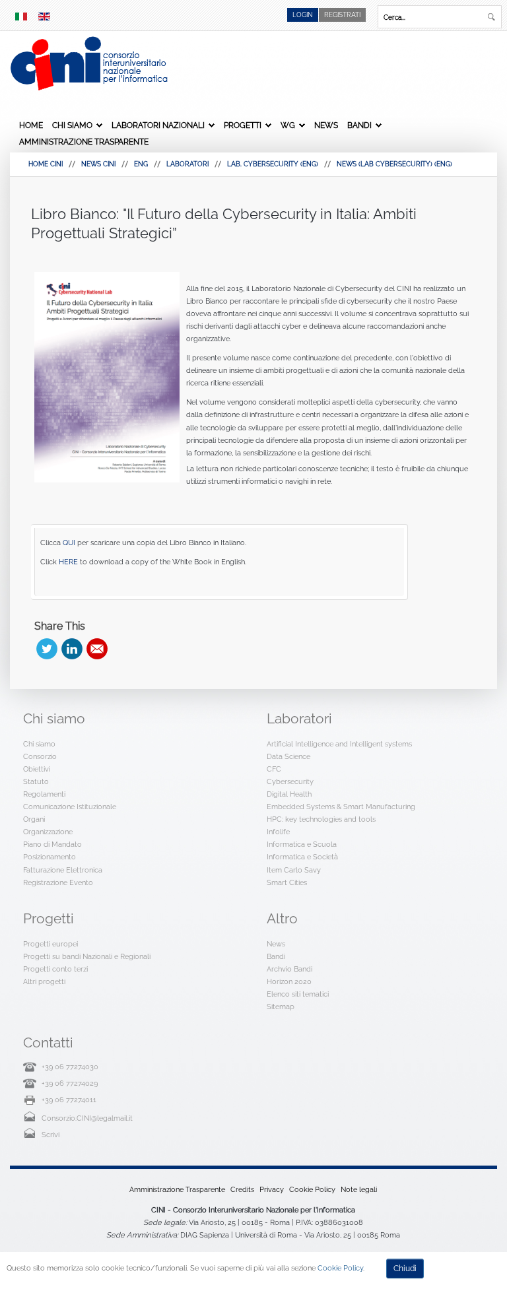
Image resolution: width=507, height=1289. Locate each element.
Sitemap (280, 1006)
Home (31, 125)
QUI (69, 542)
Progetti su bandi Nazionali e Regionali (87, 956)
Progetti (242, 125)
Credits (242, 1189)
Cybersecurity (290, 781)
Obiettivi (36, 769)
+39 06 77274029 (70, 1083)
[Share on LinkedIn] (72, 648)
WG (288, 125)
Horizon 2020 (289, 981)
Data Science (288, 756)
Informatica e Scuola (302, 844)
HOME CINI (45, 164)
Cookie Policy (312, 1189)
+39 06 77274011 (69, 1099)
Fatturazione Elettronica (62, 870)
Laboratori (187, 164)
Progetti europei (50, 943)
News (326, 125)
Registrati (342, 14)
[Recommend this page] (97, 648)
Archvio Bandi (289, 969)
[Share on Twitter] (46, 648)
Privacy (271, 1189)
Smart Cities (287, 882)
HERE (68, 561)
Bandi (359, 125)
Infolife (278, 831)
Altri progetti (44, 981)
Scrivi (50, 1134)
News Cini (98, 164)
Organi (34, 819)
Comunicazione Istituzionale (69, 806)
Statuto (36, 781)
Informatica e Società (302, 856)
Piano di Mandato (52, 844)
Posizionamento (49, 856)
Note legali (359, 1189)
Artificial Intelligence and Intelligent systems (339, 743)
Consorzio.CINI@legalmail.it (87, 1118)
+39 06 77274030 (70, 1066)
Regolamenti (44, 794)
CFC (274, 769)
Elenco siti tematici (298, 994)
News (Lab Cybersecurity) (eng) (394, 164)
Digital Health (289, 794)
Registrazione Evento (58, 882)
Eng (141, 164)
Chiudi (405, 1268)
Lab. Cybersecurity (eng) (272, 164)
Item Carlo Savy (294, 870)
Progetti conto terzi (55, 969)
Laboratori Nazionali (158, 125)
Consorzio (40, 756)
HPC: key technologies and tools (321, 819)
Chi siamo (72, 125)
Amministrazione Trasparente (84, 142)
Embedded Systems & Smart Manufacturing (341, 806)
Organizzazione (48, 831)
